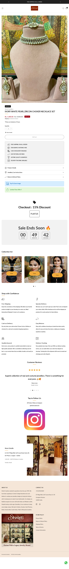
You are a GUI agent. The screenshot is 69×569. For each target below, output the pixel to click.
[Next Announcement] (60, 2)
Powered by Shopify (6, 554)
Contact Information (41, 530)
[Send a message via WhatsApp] (66, 563)
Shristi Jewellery (9, 109)
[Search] (63, 8)
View (11, 273)
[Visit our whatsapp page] (40, 504)
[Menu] (2, 8)
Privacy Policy (39, 518)
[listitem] (34, 1)
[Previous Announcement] (9, 2)
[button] (32, 390)
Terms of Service (39, 527)
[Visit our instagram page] (36, 504)
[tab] (33, 286)
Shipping (7, 118)
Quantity (7, 126)
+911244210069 (40, 491)
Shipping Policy (39, 524)
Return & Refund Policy (41, 521)
